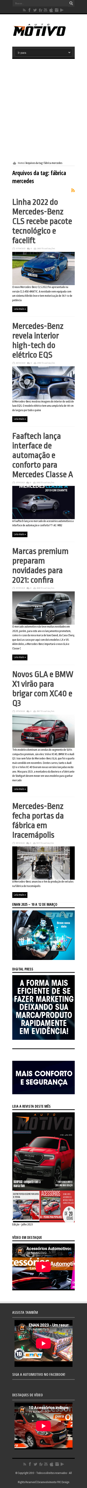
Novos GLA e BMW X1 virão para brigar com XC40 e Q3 (42, 688)
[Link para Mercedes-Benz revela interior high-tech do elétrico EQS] (43, 398)
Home (21, 163)
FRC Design (63, 1482)
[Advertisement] (43, 110)
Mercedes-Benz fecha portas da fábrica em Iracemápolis (38, 820)
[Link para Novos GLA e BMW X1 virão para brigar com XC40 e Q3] (43, 746)
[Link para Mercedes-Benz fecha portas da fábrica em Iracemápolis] (43, 878)
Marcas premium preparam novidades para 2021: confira (40, 565)
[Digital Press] (43, 1038)
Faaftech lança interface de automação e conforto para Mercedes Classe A (42, 455)
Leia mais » (20, 309)
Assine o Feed (73, 190)
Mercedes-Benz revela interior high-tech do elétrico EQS (38, 340)
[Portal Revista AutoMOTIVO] (43, 35)
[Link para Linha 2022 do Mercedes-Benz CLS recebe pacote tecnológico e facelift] (43, 284)
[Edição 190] (43, 1221)
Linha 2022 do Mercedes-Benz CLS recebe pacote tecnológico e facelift (42, 221)
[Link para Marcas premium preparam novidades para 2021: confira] (43, 623)
